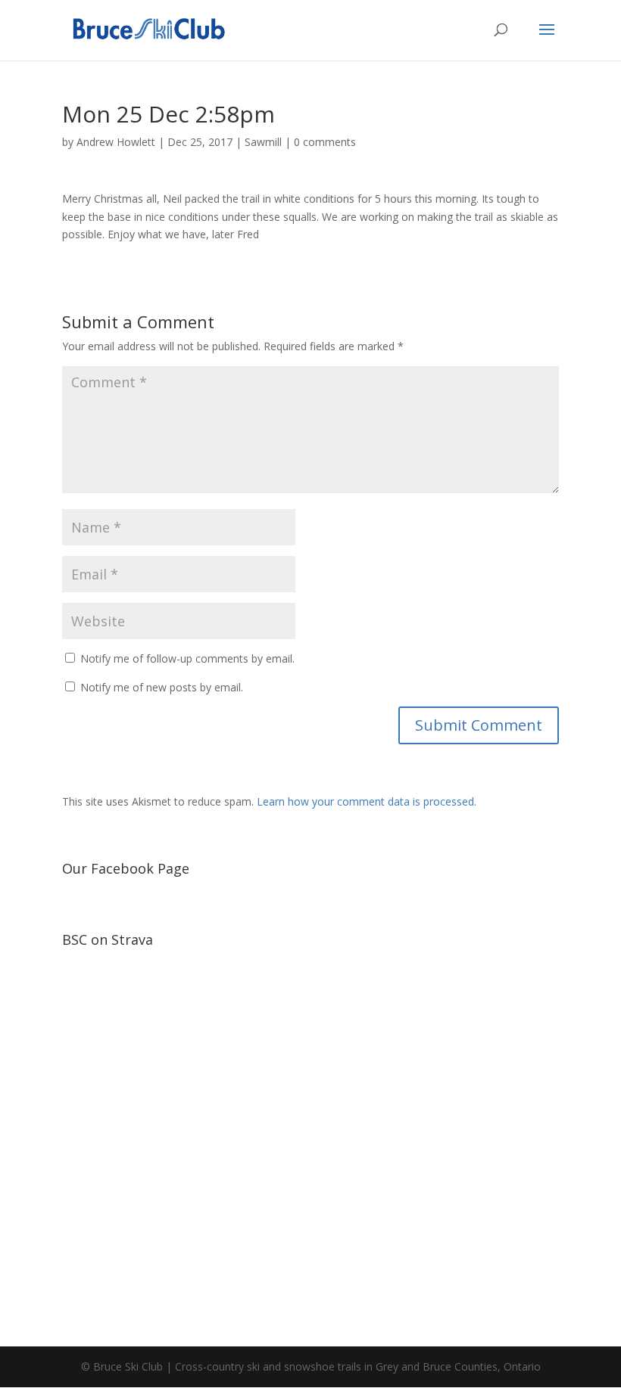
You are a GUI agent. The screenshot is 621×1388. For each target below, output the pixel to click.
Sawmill (263, 142)
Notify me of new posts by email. (161, 687)
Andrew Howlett (115, 142)
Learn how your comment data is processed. (366, 801)
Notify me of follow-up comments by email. (187, 658)
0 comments (325, 142)
